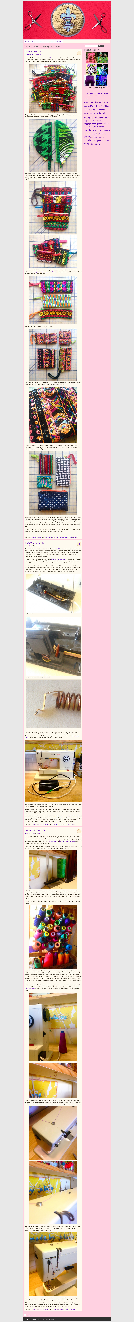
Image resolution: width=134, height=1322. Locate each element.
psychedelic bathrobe (42, 272)
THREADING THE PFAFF (36, 830)
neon (107, 124)
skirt (100, 134)
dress (87, 113)
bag (46, 537)
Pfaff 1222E (58, 41)
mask (103, 124)
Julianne (38, 54)
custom (101, 110)
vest (107, 140)
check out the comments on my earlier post (66, 816)
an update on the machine (67, 841)
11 (79, 831)
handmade (100, 117)
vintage (75, 537)
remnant (55, 537)
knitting (100, 121)
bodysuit (87, 106)
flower (86, 118)
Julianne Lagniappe (48, 41)
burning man (98, 105)
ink (85, 121)
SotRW (103, 134)
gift (90, 118)
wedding (97, 144)
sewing (39, 537)
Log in (25, 1319)
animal (86, 102)
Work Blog (28, 41)
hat (108, 118)
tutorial (104, 140)
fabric (102, 113)
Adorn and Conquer (49, 57)
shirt (96, 133)
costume (91, 109)
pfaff (53, 824)
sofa (34, 272)
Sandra (44, 1298)
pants (101, 127)
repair (57, 824)
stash (70, 537)
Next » (31, 1315)
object (34, 537)
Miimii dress (56, 272)
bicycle (102, 102)
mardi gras (96, 124)
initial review (52, 841)
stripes (97, 140)
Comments (33, 1319)
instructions (35, 824)
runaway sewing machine (58, 559)
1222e (54, 1309)
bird (107, 102)
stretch (88, 140)
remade (50, 537)
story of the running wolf (97, 137)
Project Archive (36, 41)
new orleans (88, 127)
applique (92, 102)
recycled (98, 130)
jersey (94, 121)
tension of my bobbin (60, 1298)
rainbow (89, 130)
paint (96, 126)
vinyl (93, 144)
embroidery (94, 114)
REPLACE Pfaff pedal (35, 543)
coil (85, 110)
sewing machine (63, 537)
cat (108, 106)
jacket (88, 121)
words (46, 824)
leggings (87, 124)
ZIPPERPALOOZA (33, 52)
